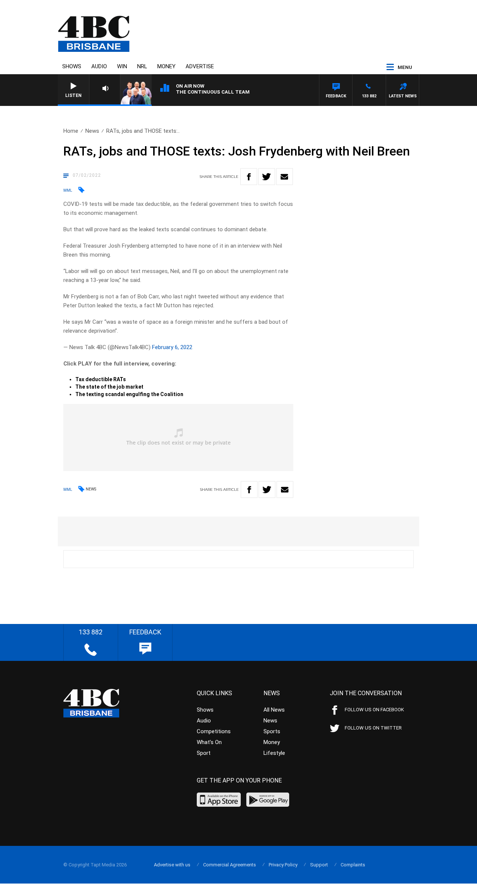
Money (166, 66)
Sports (271, 731)
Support (319, 865)
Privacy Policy (283, 865)
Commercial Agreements (229, 865)
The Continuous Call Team (213, 92)
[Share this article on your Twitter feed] (266, 176)
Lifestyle (274, 753)
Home (70, 131)
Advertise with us (172, 865)
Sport (204, 753)
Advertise (200, 66)
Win (122, 66)
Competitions (214, 731)
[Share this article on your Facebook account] (248, 176)
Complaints (353, 865)
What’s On (209, 742)
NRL (142, 66)
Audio (99, 66)
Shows (71, 66)
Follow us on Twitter (373, 728)
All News (274, 709)
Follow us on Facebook (374, 709)
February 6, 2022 (172, 347)
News (92, 131)
